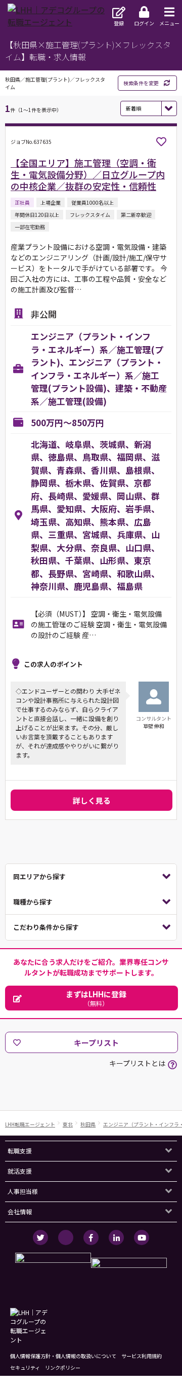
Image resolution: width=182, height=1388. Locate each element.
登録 (119, 23)
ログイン (144, 23)
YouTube (141, 1237)
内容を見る (91, 876)
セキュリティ (25, 1367)
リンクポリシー (62, 1367)
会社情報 (20, 1211)
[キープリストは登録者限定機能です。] (161, 142)
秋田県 (88, 1124)
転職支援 (20, 1150)
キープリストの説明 (172, 1064)
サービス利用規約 (141, 1356)
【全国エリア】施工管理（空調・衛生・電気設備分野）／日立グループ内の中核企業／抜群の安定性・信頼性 (88, 174)
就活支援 (20, 1171)
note (65, 1237)
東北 (68, 1124)
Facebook (91, 1237)
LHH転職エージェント (30, 1124)
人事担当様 (23, 1191)
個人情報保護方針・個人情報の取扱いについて (63, 1356)
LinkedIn (116, 1237)
